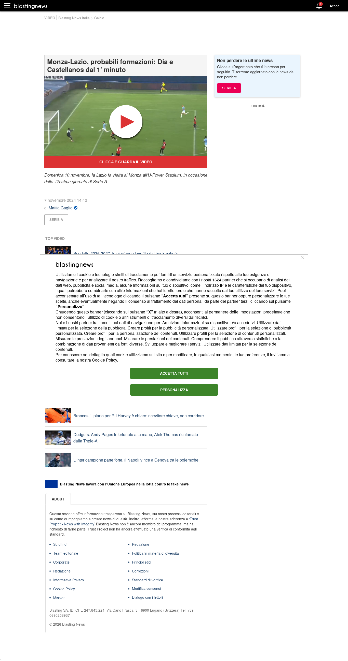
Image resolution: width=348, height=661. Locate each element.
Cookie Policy (104, 360)
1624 (216, 280)
